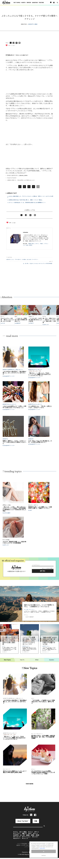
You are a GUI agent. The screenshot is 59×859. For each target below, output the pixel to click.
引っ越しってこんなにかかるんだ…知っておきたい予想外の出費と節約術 (8, 640)
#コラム (44, 316)
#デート (36, 505)
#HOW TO (31, 24)
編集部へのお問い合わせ (23, 845)
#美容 (35, 24)
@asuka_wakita (23, 175)
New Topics (7, 660)
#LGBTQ (15, 835)
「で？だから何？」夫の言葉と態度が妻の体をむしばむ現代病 (35, 320)
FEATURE (41, 2)
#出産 (8, 539)
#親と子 (24, 833)
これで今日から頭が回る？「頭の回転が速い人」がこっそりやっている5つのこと (14, 373)
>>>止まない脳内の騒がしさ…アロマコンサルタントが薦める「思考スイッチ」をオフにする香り (30, 196)
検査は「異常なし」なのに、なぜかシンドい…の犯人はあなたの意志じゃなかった (14, 442)
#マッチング (17, 837)
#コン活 (22, 835)
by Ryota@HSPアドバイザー (9, 376)
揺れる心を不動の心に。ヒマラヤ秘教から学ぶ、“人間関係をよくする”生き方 (39, 606)
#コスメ (30, 832)
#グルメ (33, 769)
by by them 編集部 (6, 512)
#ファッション (26, 837)
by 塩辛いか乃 (46, 324)
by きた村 (3, 323)
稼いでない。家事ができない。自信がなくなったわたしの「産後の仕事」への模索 (49, 320)
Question (51, 660)
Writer (36, 660)
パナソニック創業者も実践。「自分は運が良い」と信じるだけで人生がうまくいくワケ (29, 640)
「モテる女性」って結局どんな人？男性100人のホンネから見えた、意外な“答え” (43, 701)
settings (44, 855)
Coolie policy (42, 848)
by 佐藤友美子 (18, 323)
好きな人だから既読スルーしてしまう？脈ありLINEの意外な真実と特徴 (15, 771)
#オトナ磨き (15, 369)
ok (43, 851)
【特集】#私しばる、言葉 (34, 371)
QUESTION (35, 2)
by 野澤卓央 (5, 741)
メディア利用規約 (29, 847)
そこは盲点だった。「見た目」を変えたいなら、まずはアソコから (40, 406)
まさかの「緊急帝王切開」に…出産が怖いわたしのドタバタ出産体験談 (14, 542)
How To (22, 660)
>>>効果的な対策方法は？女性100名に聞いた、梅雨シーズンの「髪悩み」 (25, 200)
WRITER (29, 2)
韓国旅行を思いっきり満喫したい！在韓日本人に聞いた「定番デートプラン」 (40, 507)
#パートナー (17, 833)
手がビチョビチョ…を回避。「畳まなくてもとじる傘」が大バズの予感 (7, 320)
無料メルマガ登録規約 (46, 568)
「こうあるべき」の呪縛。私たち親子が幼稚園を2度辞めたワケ (21, 320)
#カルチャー (31, 505)
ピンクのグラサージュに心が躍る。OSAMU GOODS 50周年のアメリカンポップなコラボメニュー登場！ (43, 772)
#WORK (10, 369)
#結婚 (27, 835)
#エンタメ (33, 733)
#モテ (32, 698)
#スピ (30, 609)
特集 (35, 821)
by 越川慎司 (5, 704)
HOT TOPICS (17, 2)
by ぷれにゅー (34, 740)
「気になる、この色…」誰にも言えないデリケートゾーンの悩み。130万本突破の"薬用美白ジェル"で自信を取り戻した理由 (14, 509)
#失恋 (37, 835)
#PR (4, 505)
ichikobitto (25, 232)
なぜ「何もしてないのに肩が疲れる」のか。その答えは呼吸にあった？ (40, 441)
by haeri (30, 510)
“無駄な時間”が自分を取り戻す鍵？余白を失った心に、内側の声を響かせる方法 (49, 640)
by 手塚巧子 (31, 323)
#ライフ (2, 316)
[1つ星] (7, 45)
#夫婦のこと (31, 316)
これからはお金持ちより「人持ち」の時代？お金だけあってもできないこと (14, 406)
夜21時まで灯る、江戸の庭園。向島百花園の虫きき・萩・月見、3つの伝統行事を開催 (43, 737)
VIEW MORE (29, 784)
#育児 (16, 316)
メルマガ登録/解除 (22, 843)
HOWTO (23, 2)
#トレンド (25, 838)
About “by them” (22, 821)
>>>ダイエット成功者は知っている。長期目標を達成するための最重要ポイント (26, 202)
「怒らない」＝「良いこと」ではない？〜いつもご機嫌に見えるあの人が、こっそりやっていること (40, 374)
